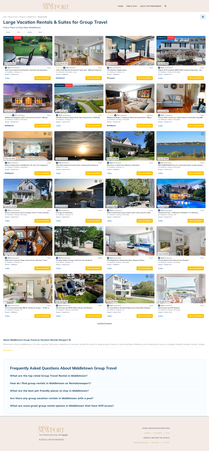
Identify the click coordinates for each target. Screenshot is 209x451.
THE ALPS (155, 443)
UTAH (167, 433)
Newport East (14, 74)
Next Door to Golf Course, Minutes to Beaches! (123, 165)
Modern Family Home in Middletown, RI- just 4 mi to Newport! (26, 165)
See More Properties (104, 323)
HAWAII (147, 433)
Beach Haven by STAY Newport (169, 308)
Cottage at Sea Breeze (64, 212)
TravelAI (65, 435)
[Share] (203, 16)
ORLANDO (158, 433)
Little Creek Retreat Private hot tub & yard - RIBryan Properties (78, 70)
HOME (120, 6)
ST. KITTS (165, 443)
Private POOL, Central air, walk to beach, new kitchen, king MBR (180, 117)
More (40, 32)
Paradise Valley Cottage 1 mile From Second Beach (74, 260)
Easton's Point (66, 122)
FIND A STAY (131, 6)
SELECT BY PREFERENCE (150, 6)
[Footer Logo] (71, 429)
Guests (29, 32)
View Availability (42, 78)
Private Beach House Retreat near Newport (173, 260)
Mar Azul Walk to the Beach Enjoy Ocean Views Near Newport (128, 308)
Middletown (65, 74)
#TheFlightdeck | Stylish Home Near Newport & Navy (125, 260)
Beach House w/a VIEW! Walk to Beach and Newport (74, 308)
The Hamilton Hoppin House (117, 70)
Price (18, 32)
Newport (7, 74)
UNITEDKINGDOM (140, 443)
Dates (8, 32)
